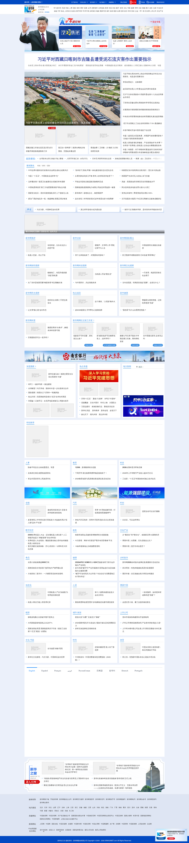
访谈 (140, 8)
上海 (67, 807)
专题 (159, 65)
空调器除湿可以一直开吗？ (38, 337)
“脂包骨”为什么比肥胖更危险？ (134, 310)
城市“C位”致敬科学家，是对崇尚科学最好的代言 (143, 209)
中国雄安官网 (91, 815)
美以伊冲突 (103, 414)
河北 (50, 807)
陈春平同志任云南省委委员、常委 (41, 467)
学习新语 (103, 46)
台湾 (89, 8)
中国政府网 (43, 815)
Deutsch (125, 670)
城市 (107, 11)
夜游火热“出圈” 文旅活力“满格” (87, 617)
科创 (114, 8)
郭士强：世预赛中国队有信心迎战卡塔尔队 (139, 657)
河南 (98, 807)
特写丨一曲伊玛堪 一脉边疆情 (39, 384)
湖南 (106, 807)
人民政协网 (142, 824)
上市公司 (153, 11)
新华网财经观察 (32, 265)
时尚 (129, 11)
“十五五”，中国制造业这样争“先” (45, 176)
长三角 (71, 811)
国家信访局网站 (45, 819)
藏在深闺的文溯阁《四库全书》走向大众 (41, 231)
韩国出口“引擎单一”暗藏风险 (48, 392)
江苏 (72, 807)
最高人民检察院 (100, 830)
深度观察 (30, 366)
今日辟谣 (78, 540)
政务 (151, 8)
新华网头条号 (141, 799)
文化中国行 (94, 402)
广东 (111, 807)
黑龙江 (56, 811)
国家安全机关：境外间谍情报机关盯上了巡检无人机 (48, 193)
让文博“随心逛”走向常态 (37, 310)
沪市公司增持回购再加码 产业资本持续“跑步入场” (141, 622)
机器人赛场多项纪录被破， (133, 142)
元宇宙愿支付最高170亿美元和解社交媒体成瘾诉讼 (141, 198)
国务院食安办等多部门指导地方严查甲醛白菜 (45, 568)
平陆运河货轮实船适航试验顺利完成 (89, 181)
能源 (115, 11)
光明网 (118, 824)
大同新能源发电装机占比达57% (40, 622)
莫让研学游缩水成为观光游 (91, 209)
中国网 (48, 824)
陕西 (146, 807)
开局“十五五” (86, 398)
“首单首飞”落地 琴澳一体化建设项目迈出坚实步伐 (94, 170)
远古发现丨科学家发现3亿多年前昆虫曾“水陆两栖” (94, 198)
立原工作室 (135, 345)
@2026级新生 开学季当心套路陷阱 (88, 310)
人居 (75, 585)
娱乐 (125, 11)
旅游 (111, 11)
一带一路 (141, 11)
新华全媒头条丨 (54, 374)
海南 (120, 807)
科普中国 (136, 815)
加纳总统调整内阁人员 (123, 158)
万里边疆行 (85, 406)
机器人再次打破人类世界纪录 (39, 602)
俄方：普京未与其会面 (152, 170)
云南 (137, 807)
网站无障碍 (123, 2)
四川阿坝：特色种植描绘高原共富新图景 (138, 568)
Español (44, 670)
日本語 (100, 670)
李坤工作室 (88, 345)
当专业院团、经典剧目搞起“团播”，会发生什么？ (141, 282)
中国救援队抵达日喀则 (113, 65)
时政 (67, 8)
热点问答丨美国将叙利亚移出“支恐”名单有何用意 (47, 396)
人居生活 (68, 11)
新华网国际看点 (127, 237)
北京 (41, 807)
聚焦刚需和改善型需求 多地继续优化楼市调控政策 (94, 602)
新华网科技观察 (80, 265)
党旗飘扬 (84, 402)
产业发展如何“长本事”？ (153, 142)
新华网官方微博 (78, 799)
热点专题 (84, 366)
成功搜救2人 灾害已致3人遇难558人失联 (140, 65)
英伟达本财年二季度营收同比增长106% (137, 193)
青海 (155, 807)
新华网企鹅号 (44, 802)
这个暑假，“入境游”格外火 (105, 301)
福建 (85, 807)
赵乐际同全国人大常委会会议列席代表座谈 (139, 89)
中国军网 (125, 824)
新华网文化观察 (127, 265)
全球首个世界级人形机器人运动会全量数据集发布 (142, 145)
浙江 (76, 807)
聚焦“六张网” (98, 398)
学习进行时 (57, 8)
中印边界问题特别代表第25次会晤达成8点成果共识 (48, 170)
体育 (121, 8)
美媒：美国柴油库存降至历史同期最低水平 (138, 181)
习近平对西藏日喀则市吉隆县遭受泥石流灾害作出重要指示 (94, 59)
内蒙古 (51, 811)
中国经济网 (87, 824)
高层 (63, 8)
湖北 (102, 807)
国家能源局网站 (145, 815)
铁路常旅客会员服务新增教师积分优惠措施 (91, 534)
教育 (106, 8)
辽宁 (58, 807)
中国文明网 (52, 815)
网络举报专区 (160, 2)
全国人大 (52, 830)
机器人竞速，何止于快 (36, 255)
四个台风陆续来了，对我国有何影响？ (90, 255)
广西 (115, 807)
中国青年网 (78, 824)
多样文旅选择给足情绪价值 (85, 628)
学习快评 (77, 46)
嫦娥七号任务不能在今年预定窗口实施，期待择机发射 (129, 338)
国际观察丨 (32, 392)
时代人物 (104, 402)
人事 (70, 8)
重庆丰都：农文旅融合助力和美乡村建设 (138, 573)
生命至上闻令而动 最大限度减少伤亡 (42, 65)
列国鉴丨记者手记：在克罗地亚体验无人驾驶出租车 (48, 401)
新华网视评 (30, 237)
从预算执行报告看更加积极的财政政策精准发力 (141, 109)
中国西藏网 (104, 824)
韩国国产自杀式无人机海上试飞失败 (136, 176)
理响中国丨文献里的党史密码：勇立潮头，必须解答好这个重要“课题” (69, 122)
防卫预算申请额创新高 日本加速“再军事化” (138, 255)
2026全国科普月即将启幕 (132, 467)
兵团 (61, 811)
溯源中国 (103, 11)
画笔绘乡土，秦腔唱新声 (93, 193)
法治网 (149, 824)
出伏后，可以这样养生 (131, 519)
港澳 (85, 8)
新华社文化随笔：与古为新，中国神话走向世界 (46, 657)
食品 (62, 11)
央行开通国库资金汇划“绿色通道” (71, 65)
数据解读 (158, 123)
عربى (70, 670)
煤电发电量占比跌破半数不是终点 (41, 617)
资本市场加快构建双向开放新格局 (135, 617)
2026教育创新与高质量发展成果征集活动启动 (93, 478)
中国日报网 (63, 824)
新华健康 (124, 292)
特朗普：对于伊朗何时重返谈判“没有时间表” (145, 149)
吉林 (63, 807)
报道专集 (156, 22)
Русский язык (84, 670)
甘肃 (150, 807)
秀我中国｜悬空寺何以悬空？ (133, 546)
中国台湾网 (96, 824)
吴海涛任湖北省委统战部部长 (39, 473)
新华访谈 (77, 237)
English (32, 670)
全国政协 (68, 830)
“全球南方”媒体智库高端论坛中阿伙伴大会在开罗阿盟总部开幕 (128, 768)
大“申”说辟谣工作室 (109, 345)
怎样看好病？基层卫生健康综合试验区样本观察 (46, 181)
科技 (110, 8)
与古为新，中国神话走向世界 (48, 209)
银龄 (97, 11)
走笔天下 (113, 410)
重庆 (124, 807)
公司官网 (41, 9)
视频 (143, 8)
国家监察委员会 (78, 830)
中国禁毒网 (56, 819)
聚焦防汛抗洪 (109, 406)
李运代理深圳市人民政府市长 (39, 478)
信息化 (73, 11)
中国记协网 (119, 815)
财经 (78, 8)
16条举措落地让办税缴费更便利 (87, 546)
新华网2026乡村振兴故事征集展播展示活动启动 (141, 562)
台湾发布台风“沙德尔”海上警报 (51, 158)
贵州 (133, 807)
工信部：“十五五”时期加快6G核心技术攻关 (139, 478)
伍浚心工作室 (158, 345)
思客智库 (95, 8)
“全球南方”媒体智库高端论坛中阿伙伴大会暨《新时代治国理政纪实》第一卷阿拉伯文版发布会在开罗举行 (77, 768)
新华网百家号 (152, 799)
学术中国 (86, 11)
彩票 (122, 11)
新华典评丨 (79, 193)
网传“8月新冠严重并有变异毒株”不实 (98, 540)
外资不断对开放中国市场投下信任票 (137, 130)
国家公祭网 (128, 815)
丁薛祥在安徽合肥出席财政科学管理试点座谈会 (141, 102)
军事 (136, 8)
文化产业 (160, 11)
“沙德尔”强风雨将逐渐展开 (133, 138)
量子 (117, 8)
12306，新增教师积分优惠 (85, 467)
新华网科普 (30, 320)
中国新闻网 (133, 824)
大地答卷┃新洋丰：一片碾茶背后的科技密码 (45, 573)
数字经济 (79, 11)
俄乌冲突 (93, 414)
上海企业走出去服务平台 (69, 819)
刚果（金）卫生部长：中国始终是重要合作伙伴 (154, 158)
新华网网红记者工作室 (83, 320)
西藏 (142, 807)
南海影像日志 (97, 406)
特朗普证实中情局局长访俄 (132, 170)
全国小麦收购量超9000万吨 (38, 562)
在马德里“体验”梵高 (55, 648)
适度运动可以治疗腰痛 (151, 511)
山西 (54, 807)
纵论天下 (84, 414)
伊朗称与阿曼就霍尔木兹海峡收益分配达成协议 (141, 152)
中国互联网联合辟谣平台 (105, 815)
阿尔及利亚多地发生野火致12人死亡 (136, 187)
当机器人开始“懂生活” (103, 274)
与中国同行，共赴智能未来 (85, 282)
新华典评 (95, 410)
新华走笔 (104, 410)
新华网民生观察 (32, 292)
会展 (118, 11)
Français (57, 670)
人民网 (42, 824)
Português (139, 670)
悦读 (132, 11)
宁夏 (41, 811)
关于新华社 (74, 2)
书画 (128, 8)
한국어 (112, 670)
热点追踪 (77, 292)
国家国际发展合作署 (78, 815)
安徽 (80, 807)
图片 (147, 8)
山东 (93, 807)
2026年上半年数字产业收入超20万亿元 (137, 473)
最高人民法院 (89, 830)
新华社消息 (85, 410)
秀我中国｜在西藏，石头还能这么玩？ (137, 540)
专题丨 (125, 135)
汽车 (59, 11)
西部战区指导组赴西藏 (94, 65)
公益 (136, 11)
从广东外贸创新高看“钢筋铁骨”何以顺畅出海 (45, 282)
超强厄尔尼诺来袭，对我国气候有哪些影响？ (145, 135)
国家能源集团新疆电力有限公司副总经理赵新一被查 (95, 187)
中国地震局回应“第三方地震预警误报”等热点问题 (47, 187)
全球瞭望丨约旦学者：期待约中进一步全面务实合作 (48, 388)
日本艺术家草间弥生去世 (101, 158)
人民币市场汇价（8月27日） (78, 158)
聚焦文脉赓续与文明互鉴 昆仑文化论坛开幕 (60, 785)
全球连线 (101, 8)
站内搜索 (151, 2)
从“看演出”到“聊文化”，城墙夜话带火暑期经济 (140, 534)
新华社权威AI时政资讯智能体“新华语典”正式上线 (112, 778)
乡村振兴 (93, 11)
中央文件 (160, 8)
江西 (89, 807)
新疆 (45, 811)
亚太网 (147, 11)
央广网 (112, 824)
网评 (81, 8)
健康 (132, 8)
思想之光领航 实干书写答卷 (148, 41)
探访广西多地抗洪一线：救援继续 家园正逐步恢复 (47, 198)
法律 (154, 8)
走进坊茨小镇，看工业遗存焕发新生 (136, 602)
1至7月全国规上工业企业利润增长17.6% (138, 123)
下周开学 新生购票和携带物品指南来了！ (91, 473)
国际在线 (55, 824)
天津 (45, 807)
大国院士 (112, 402)
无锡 (66, 811)
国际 (74, 8)
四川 (128, 807)
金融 (55, 11)
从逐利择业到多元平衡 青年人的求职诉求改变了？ (94, 176)
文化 (125, 8)
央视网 (70, 824)
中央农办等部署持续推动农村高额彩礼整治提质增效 (143, 116)
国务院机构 (60, 830)
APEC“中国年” (110, 398)
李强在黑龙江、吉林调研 (132, 82)
